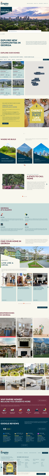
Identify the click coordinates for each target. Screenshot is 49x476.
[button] (30, 3)
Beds (9, 59)
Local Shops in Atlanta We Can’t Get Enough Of (8, 288)
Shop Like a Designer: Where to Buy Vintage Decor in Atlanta (23, 288)
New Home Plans (29, 57)
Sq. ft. (5, 59)
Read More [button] (5, 441)
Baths (13, 59)
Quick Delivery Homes (16, 57)
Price (1, 59)
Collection (19, 59)
